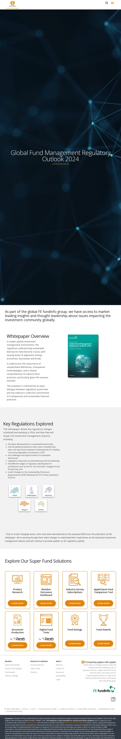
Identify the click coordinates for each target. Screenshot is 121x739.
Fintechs (33, 672)
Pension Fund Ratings (13, 668)
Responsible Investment (87, 709)
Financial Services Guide (48, 709)
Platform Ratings (11, 676)
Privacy (25, 709)
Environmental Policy (14, 711)
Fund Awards (10, 672)
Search (106, 1)
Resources (60, 672)
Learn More (18, 603)
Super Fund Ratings (12, 665)
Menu (112, 1)
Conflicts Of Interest (67, 709)
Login (58, 679)
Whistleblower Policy (107, 709)
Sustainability (61, 676)
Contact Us (60, 668)
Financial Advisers (37, 665)
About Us (59, 665)
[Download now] (83, 356)
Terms (33, 709)
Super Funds (35, 668)
